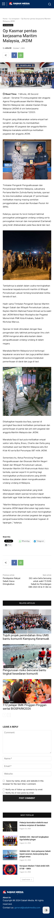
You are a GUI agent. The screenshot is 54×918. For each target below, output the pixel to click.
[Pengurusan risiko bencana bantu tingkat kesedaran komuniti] (27, 656)
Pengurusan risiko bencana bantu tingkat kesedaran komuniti (24, 672)
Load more (26, 879)
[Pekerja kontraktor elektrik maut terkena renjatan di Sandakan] (10, 826)
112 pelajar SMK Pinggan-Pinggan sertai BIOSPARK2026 (25, 706)
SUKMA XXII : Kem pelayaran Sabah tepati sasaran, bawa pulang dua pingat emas (35, 854)
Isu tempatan (14, 18)
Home (5, 18)
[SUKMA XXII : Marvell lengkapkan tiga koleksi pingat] (10, 841)
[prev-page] (4, 715)
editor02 (8, 48)
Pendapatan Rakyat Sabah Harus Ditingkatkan (11, 581)
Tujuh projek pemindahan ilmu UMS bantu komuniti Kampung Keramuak (26, 637)
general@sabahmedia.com (27, 907)
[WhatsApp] (20, 55)
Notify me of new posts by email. (20, 793)
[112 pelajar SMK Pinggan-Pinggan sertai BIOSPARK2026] (27, 691)
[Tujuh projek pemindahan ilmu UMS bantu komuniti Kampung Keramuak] (27, 621)
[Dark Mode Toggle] (46, 910)
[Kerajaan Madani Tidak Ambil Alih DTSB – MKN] (10, 870)
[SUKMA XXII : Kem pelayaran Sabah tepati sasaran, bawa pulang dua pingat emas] (10, 855)
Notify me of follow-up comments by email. (24, 789)
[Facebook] (14, 55)
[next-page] (9, 715)
